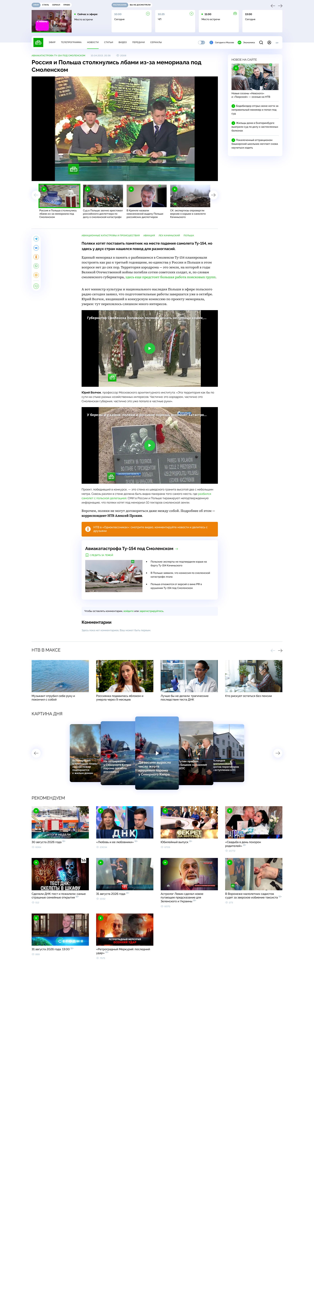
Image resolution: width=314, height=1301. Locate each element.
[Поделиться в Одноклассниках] (36, 257)
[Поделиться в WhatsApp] (36, 266)
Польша (189, 235)
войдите (128, 611)
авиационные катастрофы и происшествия (111, 235)
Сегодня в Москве (224, 42)
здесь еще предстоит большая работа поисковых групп (171, 277)
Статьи (108, 42)
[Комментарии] (36, 286)
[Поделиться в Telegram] (36, 238)
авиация (149, 235)
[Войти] (269, 42)
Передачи (138, 42)
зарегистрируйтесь (151, 611)
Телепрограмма (71, 42)
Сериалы (156, 42)
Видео (123, 42)
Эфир (52, 42)
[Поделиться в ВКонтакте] (36, 248)
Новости (93, 42)
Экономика (249, 42)
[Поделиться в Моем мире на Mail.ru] (36, 275)
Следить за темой (101, 555)
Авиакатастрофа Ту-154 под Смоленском (58, 55)
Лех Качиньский (169, 235)
